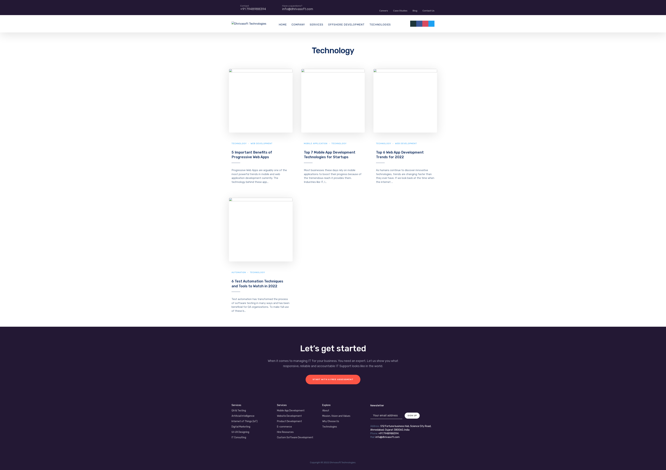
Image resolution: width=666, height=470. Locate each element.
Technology (239, 143)
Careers (383, 10)
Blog (415, 10)
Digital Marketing (241, 426)
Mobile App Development (291, 410)
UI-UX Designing (240, 432)
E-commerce (284, 426)
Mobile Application (315, 143)
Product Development (289, 421)
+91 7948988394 (388, 433)
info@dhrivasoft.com (387, 437)
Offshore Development (346, 24)
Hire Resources (285, 432)
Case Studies (400, 10)
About (325, 410)
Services (316, 24)
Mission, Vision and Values (336, 415)
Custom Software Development (295, 437)
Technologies (380, 24)
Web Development (261, 143)
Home (283, 24)
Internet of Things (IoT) (245, 421)
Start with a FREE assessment (333, 379)
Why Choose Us (330, 421)
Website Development (289, 415)
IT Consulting (239, 437)
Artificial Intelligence (243, 415)
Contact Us (428, 10)
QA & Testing (239, 410)
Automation (239, 272)
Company (298, 24)
